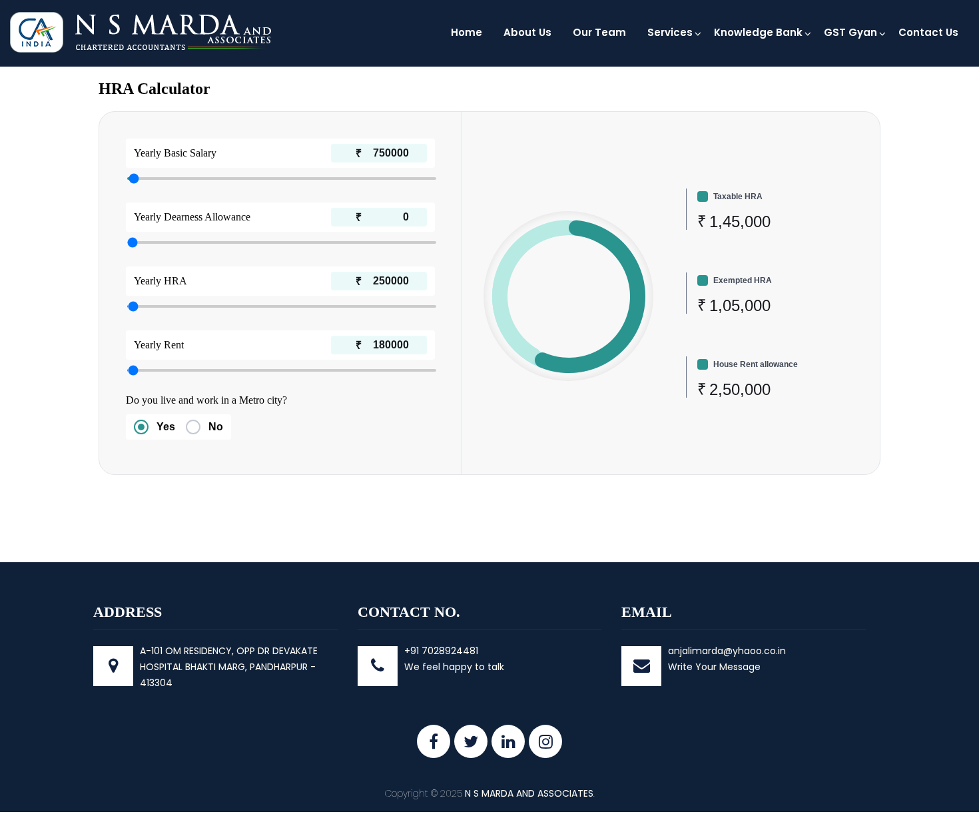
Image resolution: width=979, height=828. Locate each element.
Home (466, 32)
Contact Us (928, 32)
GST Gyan (850, 32)
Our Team (599, 32)
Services (670, 32)
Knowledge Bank (758, 32)
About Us (527, 32)
